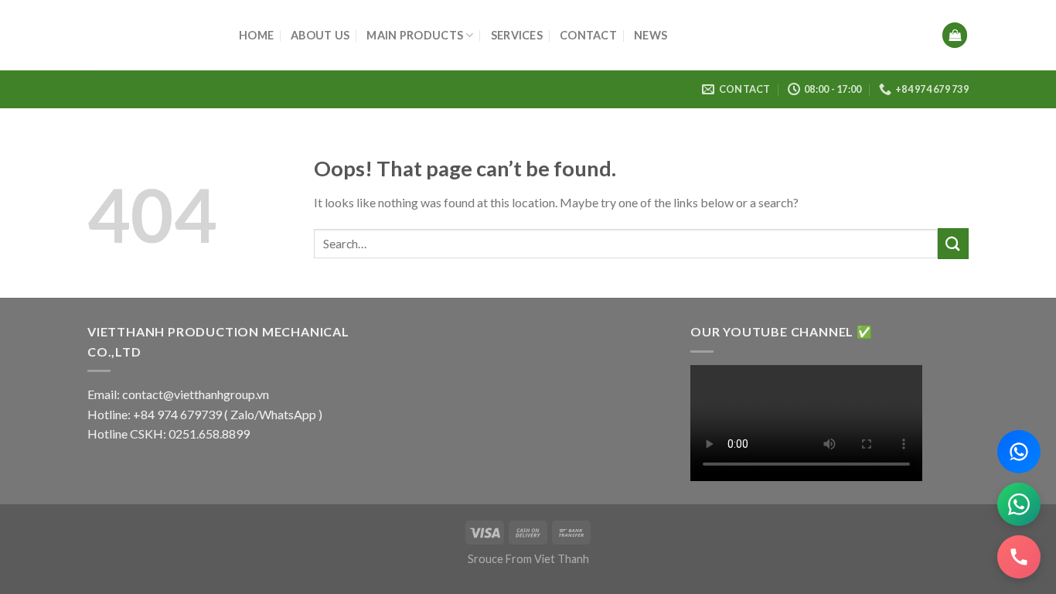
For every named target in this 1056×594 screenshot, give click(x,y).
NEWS (650, 35)
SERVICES (517, 35)
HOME (256, 35)
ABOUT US (320, 35)
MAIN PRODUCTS (414, 35)
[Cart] (954, 35)
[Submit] (953, 243)
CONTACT (588, 35)
